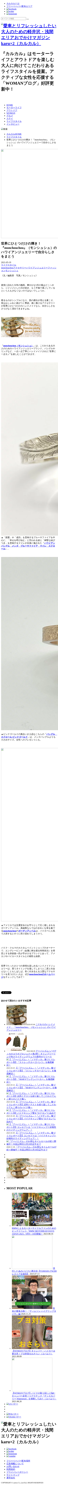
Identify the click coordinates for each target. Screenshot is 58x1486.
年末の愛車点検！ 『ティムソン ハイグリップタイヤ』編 (34, 1311)
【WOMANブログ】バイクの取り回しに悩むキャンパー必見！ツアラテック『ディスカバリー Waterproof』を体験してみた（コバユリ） (34, 1396)
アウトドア (11, 110)
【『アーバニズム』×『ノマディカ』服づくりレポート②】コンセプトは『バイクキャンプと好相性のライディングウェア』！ (31, 1136)
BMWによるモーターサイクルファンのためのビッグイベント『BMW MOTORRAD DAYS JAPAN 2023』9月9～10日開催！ (34, 1231)
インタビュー (12, 124)
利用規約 (10, 1469)
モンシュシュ (11, 270)
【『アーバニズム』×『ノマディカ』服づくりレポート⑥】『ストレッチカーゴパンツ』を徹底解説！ (31, 1071)
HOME (9, 105)
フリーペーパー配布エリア (19, 6)
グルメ (9, 115)
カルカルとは (12, 3)
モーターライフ (14, 107)
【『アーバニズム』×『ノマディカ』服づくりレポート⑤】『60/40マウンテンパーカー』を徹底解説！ (31, 1088)
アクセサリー (19, 268)
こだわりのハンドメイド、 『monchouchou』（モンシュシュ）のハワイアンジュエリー (31, 1027)
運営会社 (10, 1478)
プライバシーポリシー (17, 1472)
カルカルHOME (14, 134)
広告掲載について (15, 1463)
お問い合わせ (12, 1466)
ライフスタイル (14, 121)
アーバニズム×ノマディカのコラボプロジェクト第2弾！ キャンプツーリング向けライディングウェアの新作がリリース (31, 1054)
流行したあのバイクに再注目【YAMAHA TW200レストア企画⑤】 (34, 1271)
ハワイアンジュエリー (37, 268)
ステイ (9, 118)
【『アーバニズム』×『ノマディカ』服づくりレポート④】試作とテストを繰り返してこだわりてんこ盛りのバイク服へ (31, 1105)
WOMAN (10, 113)
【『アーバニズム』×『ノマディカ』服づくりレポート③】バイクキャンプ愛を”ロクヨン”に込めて (31, 1119)
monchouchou (7, 268)
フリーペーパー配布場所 (18, 1461)
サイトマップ (12, 1475)
